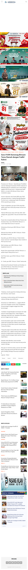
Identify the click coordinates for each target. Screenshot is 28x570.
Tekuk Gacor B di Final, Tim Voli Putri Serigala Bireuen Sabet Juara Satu (15, 497)
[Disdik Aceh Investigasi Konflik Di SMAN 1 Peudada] (24, 429)
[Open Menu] (2, 1)
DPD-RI (16, 152)
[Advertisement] (14, 18)
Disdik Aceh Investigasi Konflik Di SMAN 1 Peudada (9, 427)
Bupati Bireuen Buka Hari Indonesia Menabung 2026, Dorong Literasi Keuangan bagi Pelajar (15, 516)
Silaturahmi (21, 152)
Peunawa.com (4, 152)
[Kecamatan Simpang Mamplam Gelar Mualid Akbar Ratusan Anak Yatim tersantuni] (24, 461)
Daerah (12, 152)
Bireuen (9, 152)
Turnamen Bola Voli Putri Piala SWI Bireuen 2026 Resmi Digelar (10, 451)
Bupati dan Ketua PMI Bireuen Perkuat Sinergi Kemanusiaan (16, 509)
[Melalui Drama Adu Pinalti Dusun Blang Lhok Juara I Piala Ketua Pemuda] (24, 437)
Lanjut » (24, 526)
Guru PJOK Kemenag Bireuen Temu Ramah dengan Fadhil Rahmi (13, 157)
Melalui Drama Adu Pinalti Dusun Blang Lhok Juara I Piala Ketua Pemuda (9, 436)
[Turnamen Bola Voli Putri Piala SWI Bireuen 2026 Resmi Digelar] (24, 453)
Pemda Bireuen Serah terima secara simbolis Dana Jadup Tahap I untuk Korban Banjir (10, 468)
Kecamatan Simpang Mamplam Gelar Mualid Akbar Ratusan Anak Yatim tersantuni (9, 460)
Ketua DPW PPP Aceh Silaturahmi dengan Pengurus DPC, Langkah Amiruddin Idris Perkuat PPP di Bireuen (9, 444)
